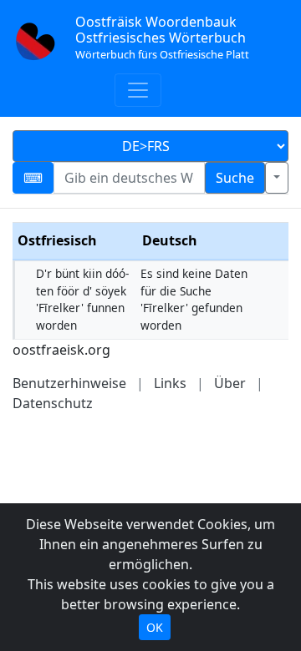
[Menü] (138, 90)
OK (154, 627)
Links (170, 383)
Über (230, 383)
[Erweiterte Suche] (276, 178)
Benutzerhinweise (69, 383)
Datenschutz (53, 403)
